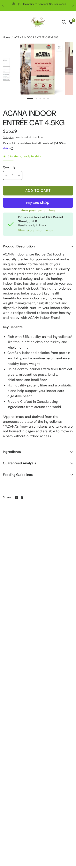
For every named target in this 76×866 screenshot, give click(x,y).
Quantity (9, 167)
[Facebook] (16, 497)
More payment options (37, 210)
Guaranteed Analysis (19, 463)
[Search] (63, 22)
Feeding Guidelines (18, 475)
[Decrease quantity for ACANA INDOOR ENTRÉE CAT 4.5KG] (6, 175)
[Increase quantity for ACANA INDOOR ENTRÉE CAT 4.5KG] (19, 175)
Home (6, 37)
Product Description (19, 246)
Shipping (8, 137)
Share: (7, 497)
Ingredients (12, 452)
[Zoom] (59, 48)
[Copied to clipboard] (22, 497)
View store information (35, 230)
